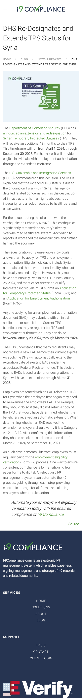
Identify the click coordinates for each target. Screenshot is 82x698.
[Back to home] (41, 8)
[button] (5, 8)
